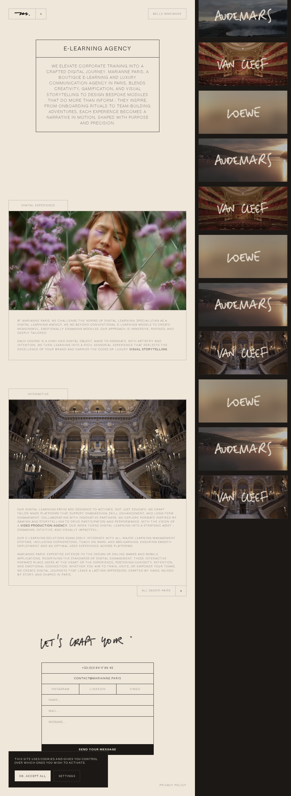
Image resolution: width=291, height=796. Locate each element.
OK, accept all (32, 776)
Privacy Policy (172, 785)
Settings (67, 776)
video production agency (43, 525)
